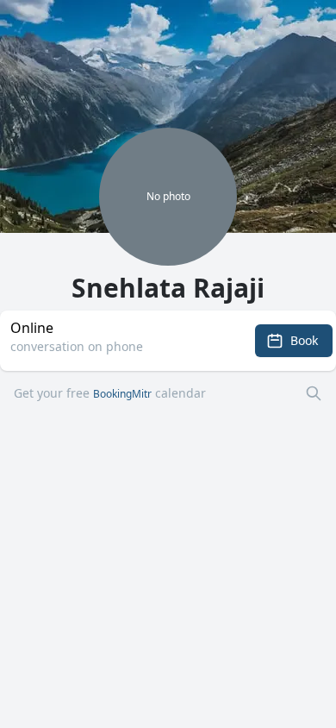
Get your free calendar (110, 393)
